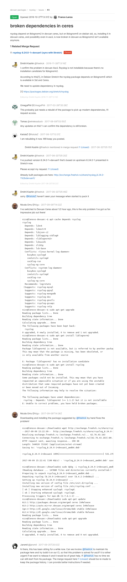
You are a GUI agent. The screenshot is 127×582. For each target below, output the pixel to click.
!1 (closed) (84, 147)
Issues (41, 10)
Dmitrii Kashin (35, 97)
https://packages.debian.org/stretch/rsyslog (46, 91)
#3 (48, 10)
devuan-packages (18, 10)
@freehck (82, 418)
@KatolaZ (31, 196)
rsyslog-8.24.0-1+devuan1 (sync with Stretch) (37, 52)
